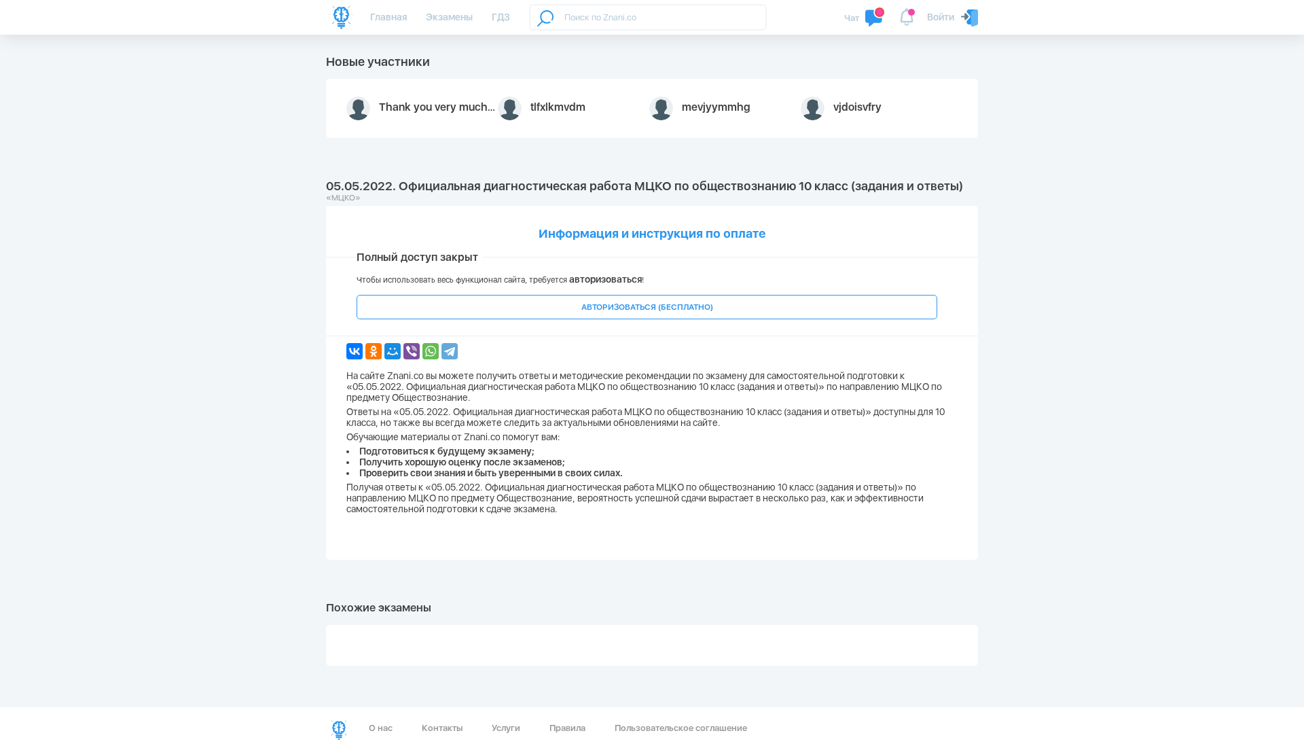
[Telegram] (449, 351)
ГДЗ (501, 17)
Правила (567, 728)
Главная (388, 17)
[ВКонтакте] (354, 351)
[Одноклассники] (373, 351)
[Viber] (411, 351)
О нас (381, 728)
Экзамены (449, 17)
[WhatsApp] (430, 351)
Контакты (442, 728)
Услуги (506, 728)
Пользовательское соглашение (681, 728)
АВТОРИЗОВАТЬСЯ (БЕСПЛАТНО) (647, 307)
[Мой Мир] (392, 351)
